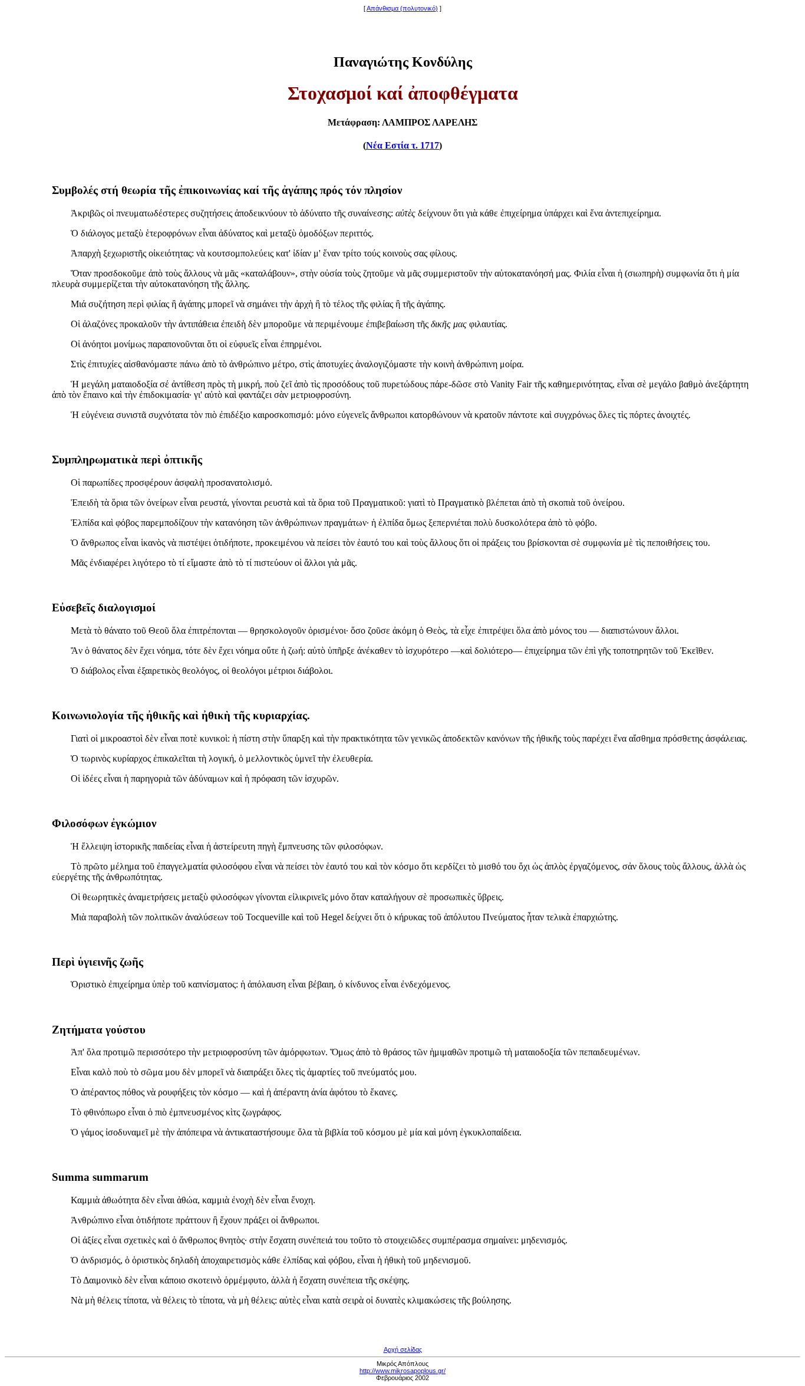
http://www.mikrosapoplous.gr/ (402, 1370)
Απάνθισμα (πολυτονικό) (402, 8)
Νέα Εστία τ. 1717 (402, 145)
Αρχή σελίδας (403, 1349)
